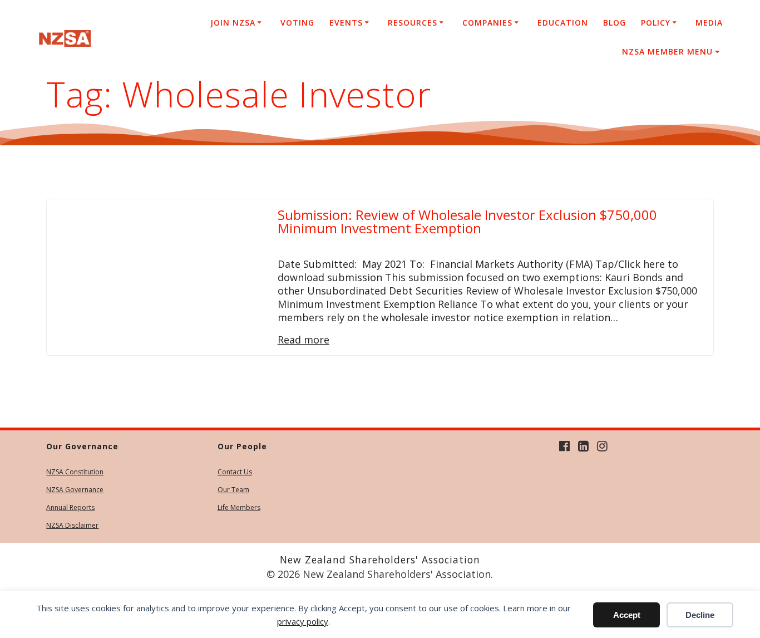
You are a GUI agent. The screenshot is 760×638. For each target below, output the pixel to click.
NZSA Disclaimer (72, 525)
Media (709, 22)
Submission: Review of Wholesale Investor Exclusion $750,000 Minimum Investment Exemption (467, 221)
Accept (626, 615)
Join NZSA (232, 22)
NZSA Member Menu (667, 51)
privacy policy (302, 621)
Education (562, 22)
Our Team (233, 489)
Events (346, 22)
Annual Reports (70, 507)
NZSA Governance (74, 489)
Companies (487, 22)
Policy (655, 22)
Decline (699, 615)
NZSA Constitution (74, 472)
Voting (297, 22)
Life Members (239, 507)
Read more (303, 339)
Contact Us (235, 472)
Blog (614, 22)
